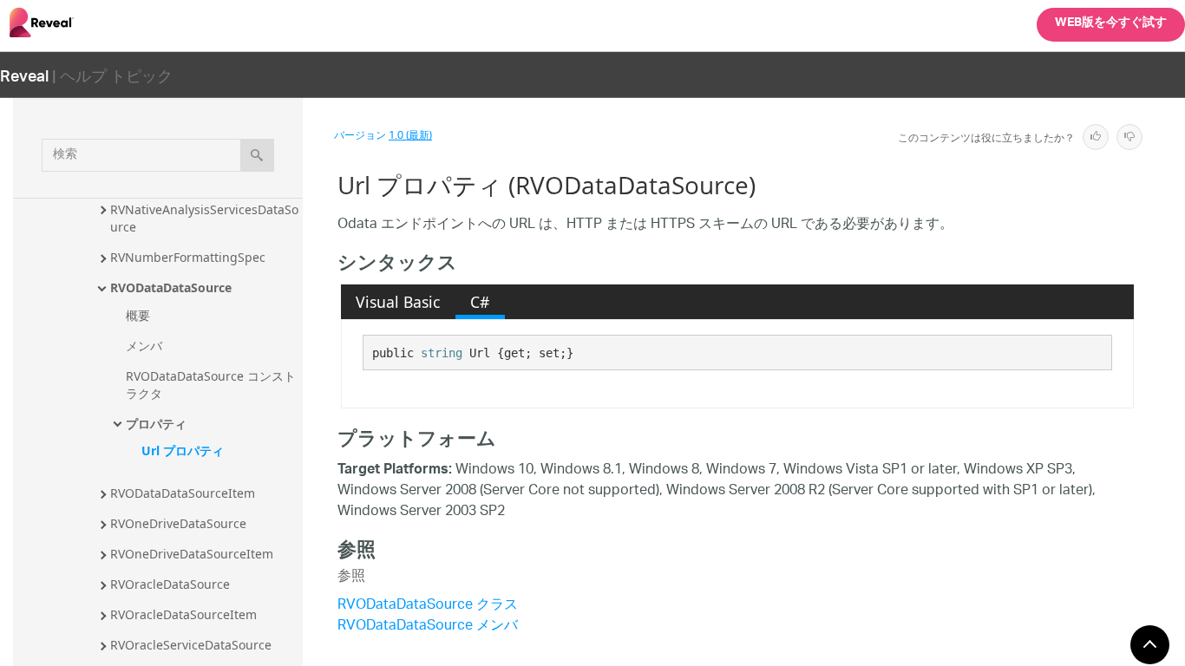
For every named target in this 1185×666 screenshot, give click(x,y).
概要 (138, 315)
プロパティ (156, 423)
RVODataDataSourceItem (182, 493)
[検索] (257, 155)
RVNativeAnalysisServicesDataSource (204, 218)
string (441, 353)
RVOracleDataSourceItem (183, 614)
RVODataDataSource (171, 287)
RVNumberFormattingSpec (187, 257)
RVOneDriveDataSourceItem (191, 553)
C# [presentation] (479, 301)
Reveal (24, 75)
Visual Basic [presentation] (398, 301)
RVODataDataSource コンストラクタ (211, 385)
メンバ (144, 345)
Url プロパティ (182, 450)
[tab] (398, 301)
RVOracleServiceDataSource (191, 645)
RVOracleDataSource (170, 584)
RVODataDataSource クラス (427, 605)
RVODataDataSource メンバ (427, 626)
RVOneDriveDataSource (178, 523)
